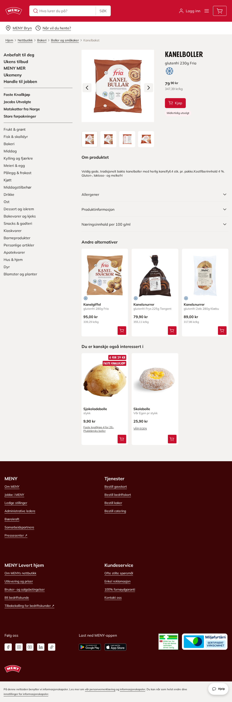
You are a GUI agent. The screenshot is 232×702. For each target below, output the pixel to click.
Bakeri (9, 144)
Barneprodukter (17, 238)
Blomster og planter (20, 274)
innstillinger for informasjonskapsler (26, 694)
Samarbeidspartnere (19, 527)
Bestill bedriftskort (117, 495)
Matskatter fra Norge (22, 109)
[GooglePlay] (90, 647)
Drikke (9, 194)
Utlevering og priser (19, 581)
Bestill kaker (113, 503)
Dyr (7, 267)
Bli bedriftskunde (17, 598)
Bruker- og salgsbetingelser (25, 589)
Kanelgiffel (92, 304)
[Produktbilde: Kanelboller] (90, 139)
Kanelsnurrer (143, 304)
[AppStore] (115, 647)
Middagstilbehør (17, 187)
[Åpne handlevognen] (220, 11)
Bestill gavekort (115, 487)
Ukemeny (13, 75)
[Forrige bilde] (87, 87)
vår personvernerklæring (100, 689)
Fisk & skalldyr (16, 136)
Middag (10, 151)
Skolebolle (141, 409)
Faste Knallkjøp (17, 94)
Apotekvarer (14, 252)
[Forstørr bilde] (118, 86)
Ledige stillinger (16, 503)
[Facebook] (8, 647)
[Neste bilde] (148, 87)
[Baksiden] (127, 139)
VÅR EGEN (140, 428)
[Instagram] (19, 647)
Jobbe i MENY (14, 495)
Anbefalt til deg (19, 54)
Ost (7, 201)
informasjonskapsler (132, 689)
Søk (103, 11)
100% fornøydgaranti (119, 589)
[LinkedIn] (40, 647)
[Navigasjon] (206, 11)
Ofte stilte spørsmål (118, 573)
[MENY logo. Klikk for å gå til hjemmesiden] (13, 10)
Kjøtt (8, 180)
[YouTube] (30, 647)
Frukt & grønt (15, 129)
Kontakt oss (113, 598)
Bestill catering (115, 511)
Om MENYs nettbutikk (20, 573)
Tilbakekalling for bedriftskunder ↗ (29, 606)
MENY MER (15, 68)
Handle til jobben (20, 81)
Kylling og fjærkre (18, 158)
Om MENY (12, 487)
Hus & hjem (13, 259)
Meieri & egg (14, 165)
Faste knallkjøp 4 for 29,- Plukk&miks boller (98, 429)
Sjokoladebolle (95, 409)
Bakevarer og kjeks (20, 216)
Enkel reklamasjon (117, 581)
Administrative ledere (20, 511)
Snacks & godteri (18, 223)
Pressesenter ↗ (16, 535)
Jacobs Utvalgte (17, 101)
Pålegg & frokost (17, 172)
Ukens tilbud (16, 61)
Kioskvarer (13, 230)
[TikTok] (51, 647)
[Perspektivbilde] (146, 139)
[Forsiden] (108, 139)
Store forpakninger (20, 116)
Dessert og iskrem (19, 209)
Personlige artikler (19, 245)
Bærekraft (12, 519)
